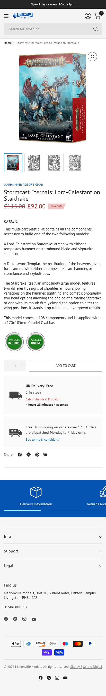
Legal (8, 565)
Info (7, 536)
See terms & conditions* (43, 439)
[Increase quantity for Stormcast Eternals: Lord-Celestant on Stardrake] (22, 366)
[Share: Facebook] (19, 454)
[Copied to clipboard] (45, 454)
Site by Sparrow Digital (86, 666)
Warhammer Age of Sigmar (23, 184)
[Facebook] (8, 619)
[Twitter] (17, 619)
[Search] (95, 29)
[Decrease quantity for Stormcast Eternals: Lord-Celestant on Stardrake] (8, 366)
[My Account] (88, 16)
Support (11, 550)
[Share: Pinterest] (37, 454)
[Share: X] (28, 454)
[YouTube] (36, 620)
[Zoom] (92, 56)
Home (8, 42)
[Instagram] (26, 619)
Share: (8, 454)
